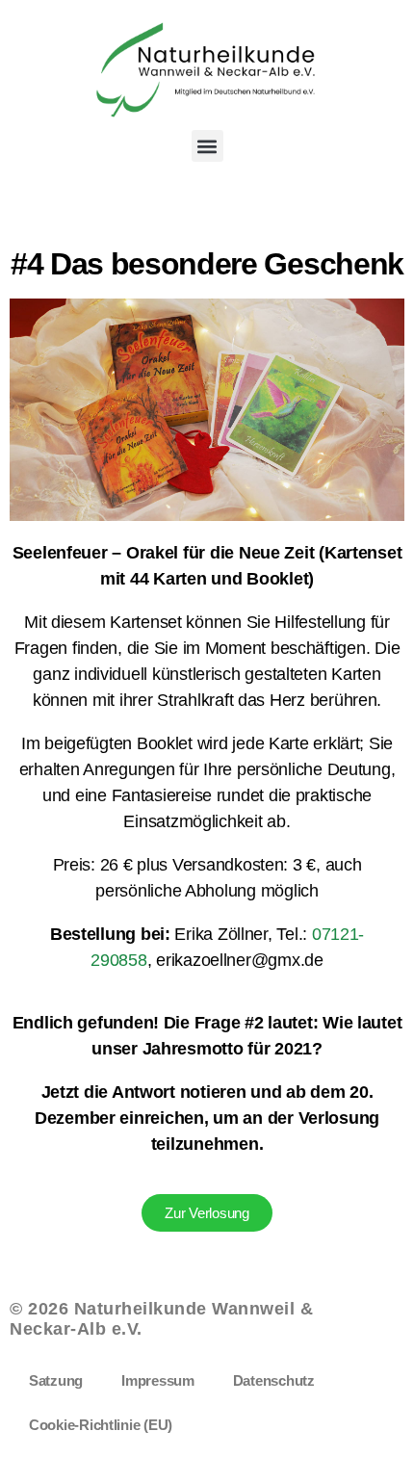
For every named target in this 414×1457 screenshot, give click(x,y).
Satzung (56, 1380)
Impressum (157, 1380)
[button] (207, 146)
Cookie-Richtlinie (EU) (100, 1425)
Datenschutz (274, 1380)
